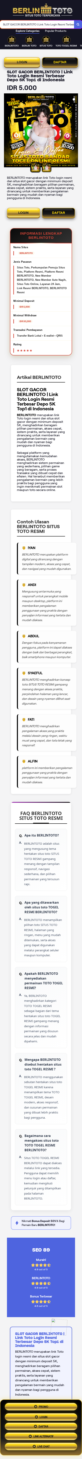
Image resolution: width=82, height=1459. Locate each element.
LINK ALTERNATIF (43, 1437)
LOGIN (22, 62)
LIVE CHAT (43, 1447)
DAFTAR (60, 62)
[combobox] (37, 24)
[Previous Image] (7, 131)
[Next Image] (75, 131)
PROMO (43, 1405)
